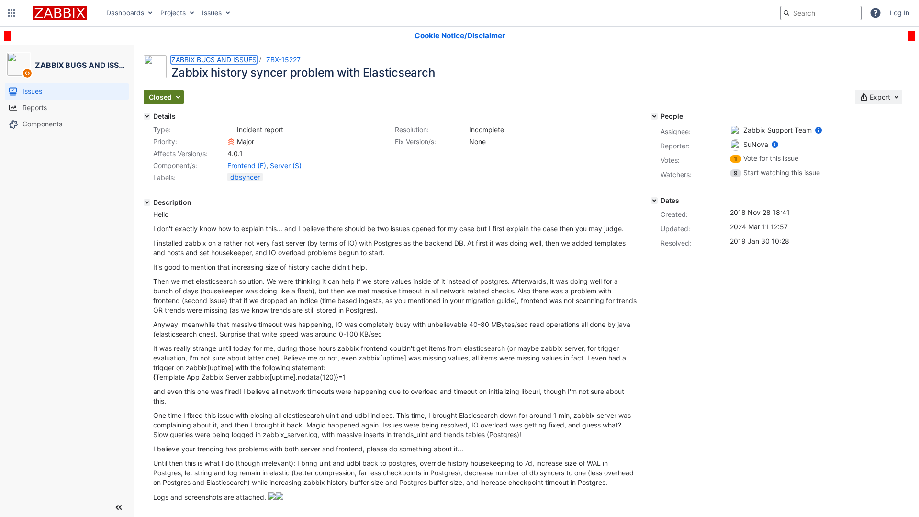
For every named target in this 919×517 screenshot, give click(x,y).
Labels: (164, 177)
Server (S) (286, 165)
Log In (899, 13)
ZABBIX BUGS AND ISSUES (214, 60)
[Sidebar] (119, 507)
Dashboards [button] (125, 13)
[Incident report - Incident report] (231, 130)
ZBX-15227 (283, 60)
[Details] (147, 116)
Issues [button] (212, 13)
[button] (11, 12)
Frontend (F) (246, 165)
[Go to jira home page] (60, 12)
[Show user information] (818, 130)
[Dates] (654, 200)
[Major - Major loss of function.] (231, 142)
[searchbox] (821, 13)
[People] (654, 116)
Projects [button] (173, 13)
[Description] (147, 202)
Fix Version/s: (415, 141)
